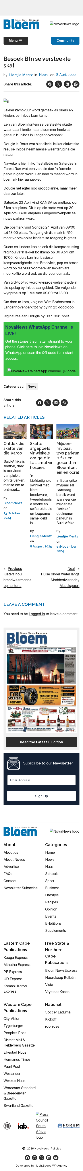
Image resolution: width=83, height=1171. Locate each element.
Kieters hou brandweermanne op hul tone (17, 580)
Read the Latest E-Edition (41, 742)
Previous (15, 568)
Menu (11, 40)
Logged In (37, 614)
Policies (56, 1148)
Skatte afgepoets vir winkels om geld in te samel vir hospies (41, 455)
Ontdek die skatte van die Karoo (14, 448)
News (43, 75)
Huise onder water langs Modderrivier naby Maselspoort (60, 580)
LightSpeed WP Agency (51, 1165)
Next (71, 568)
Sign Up (41, 796)
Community (65, 40)
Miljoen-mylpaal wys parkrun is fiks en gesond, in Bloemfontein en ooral (67, 458)
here (30, 347)
